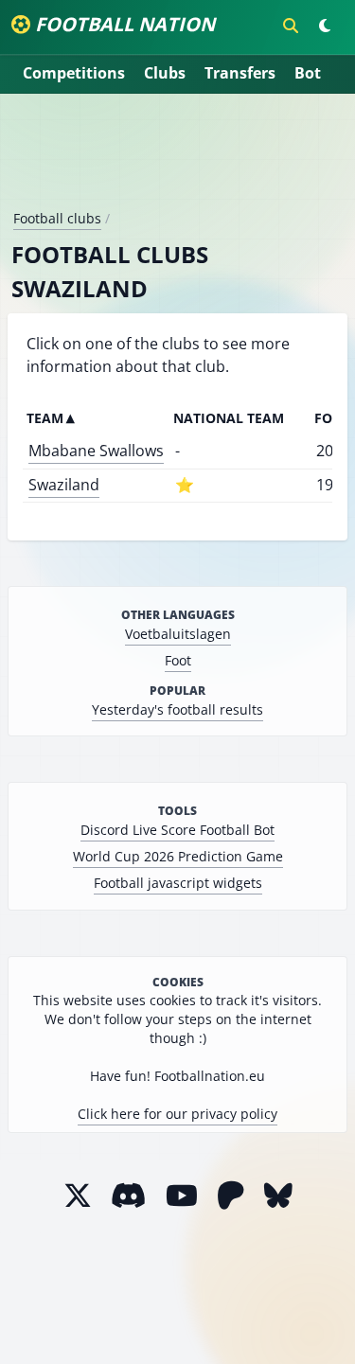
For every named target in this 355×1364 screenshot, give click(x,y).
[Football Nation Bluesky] (278, 1195)
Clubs (165, 72)
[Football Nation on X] (77, 1195)
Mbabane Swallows (96, 450)
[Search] (290, 25)
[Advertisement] (178, 159)
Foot (178, 660)
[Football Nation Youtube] (182, 1195)
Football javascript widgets (178, 883)
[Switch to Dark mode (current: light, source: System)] (324, 25)
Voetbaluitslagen (178, 634)
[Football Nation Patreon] (231, 1195)
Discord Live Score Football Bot (177, 830)
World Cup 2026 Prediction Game (178, 856)
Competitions (74, 72)
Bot (307, 72)
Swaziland (63, 484)
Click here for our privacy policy (177, 1114)
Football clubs (57, 218)
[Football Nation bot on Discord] (129, 1195)
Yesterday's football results (177, 709)
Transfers (239, 72)
